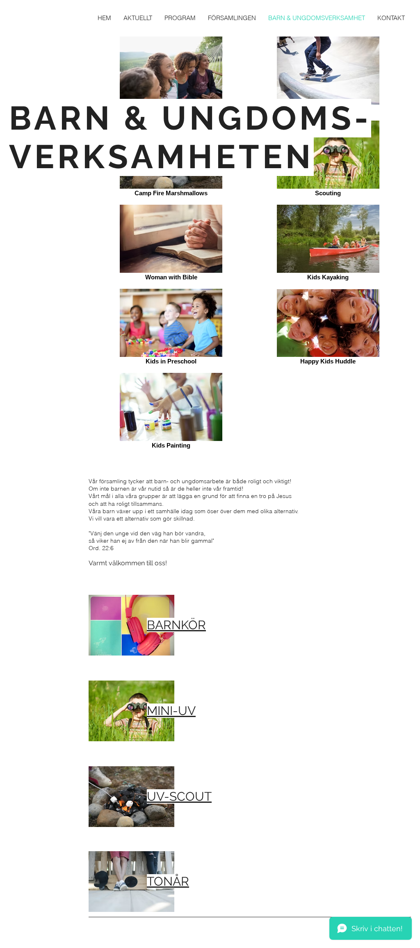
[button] (232, 18)
